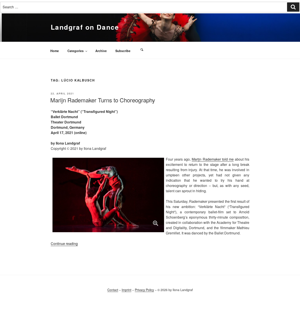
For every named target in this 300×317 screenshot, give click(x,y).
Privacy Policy (144, 290)
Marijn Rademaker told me (212, 159)
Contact (112, 290)
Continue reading (64, 243)
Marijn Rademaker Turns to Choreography (102, 100)
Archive (101, 51)
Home (54, 51)
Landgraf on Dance (85, 27)
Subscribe (122, 51)
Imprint (126, 290)
